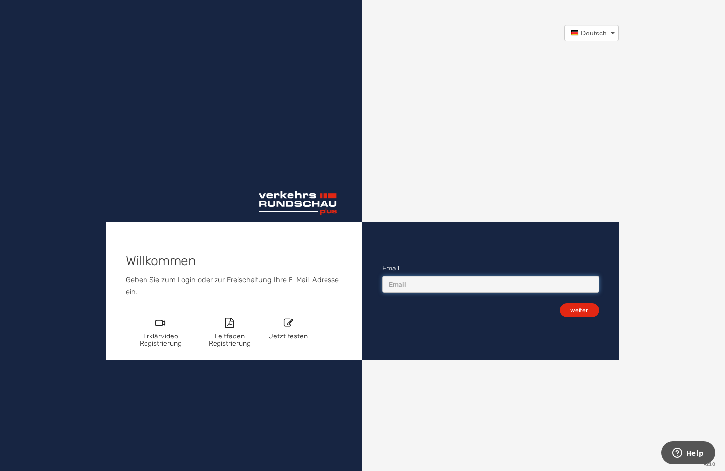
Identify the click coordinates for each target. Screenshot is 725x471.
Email (390, 268)
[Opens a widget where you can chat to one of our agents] (688, 453)
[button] (591, 33)
